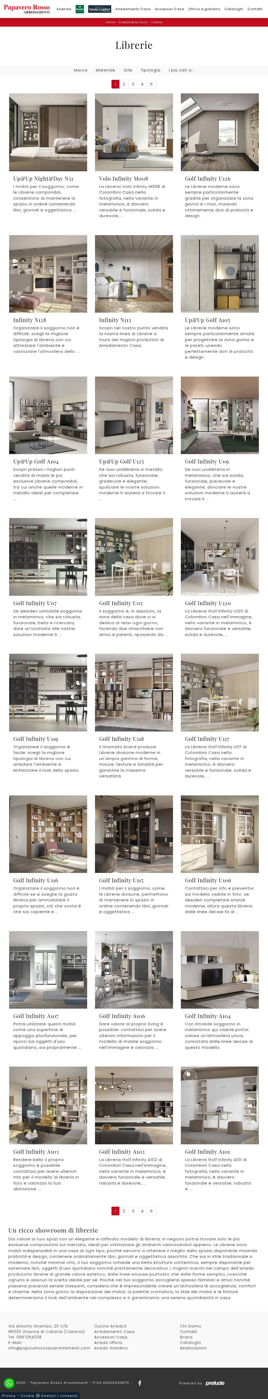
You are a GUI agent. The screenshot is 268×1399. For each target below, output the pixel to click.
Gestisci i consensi (59, 1395)
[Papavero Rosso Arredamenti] (26, 9)
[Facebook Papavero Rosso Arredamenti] (138, 1382)
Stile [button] (128, 70)
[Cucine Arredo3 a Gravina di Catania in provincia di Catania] (80, 9)
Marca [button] (80, 70)
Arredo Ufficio (108, 1342)
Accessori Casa (169, 9)
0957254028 (29, 1337)
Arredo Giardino (111, 1348)
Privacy (9, 1395)
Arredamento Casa (133, 9)
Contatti (255, 9)
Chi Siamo (191, 1326)
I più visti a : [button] (181, 70)
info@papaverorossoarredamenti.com (49, 1348)
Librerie (156, 22)
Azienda (64, 9)
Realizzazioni (193, 1348)
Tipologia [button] (150, 70)
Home (110, 22)
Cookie (27, 1395)
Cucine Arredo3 (110, 1326)
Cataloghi (234, 9)
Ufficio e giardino (204, 9)
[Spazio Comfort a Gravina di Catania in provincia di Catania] (99, 9)
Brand (186, 1337)
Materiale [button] (105, 70)
